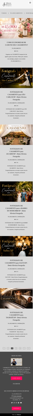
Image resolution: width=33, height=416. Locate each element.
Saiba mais (16, 378)
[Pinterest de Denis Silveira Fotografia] (18, 402)
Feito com (16, 414)
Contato (16, 408)
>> (28, 348)
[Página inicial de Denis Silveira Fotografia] (7, 4)
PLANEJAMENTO (16, 13)
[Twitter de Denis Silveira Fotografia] (12, 402)
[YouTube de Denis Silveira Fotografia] (21, 402)
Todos (4, 13)
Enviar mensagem (17, 396)
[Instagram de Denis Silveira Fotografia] (16, 402)
